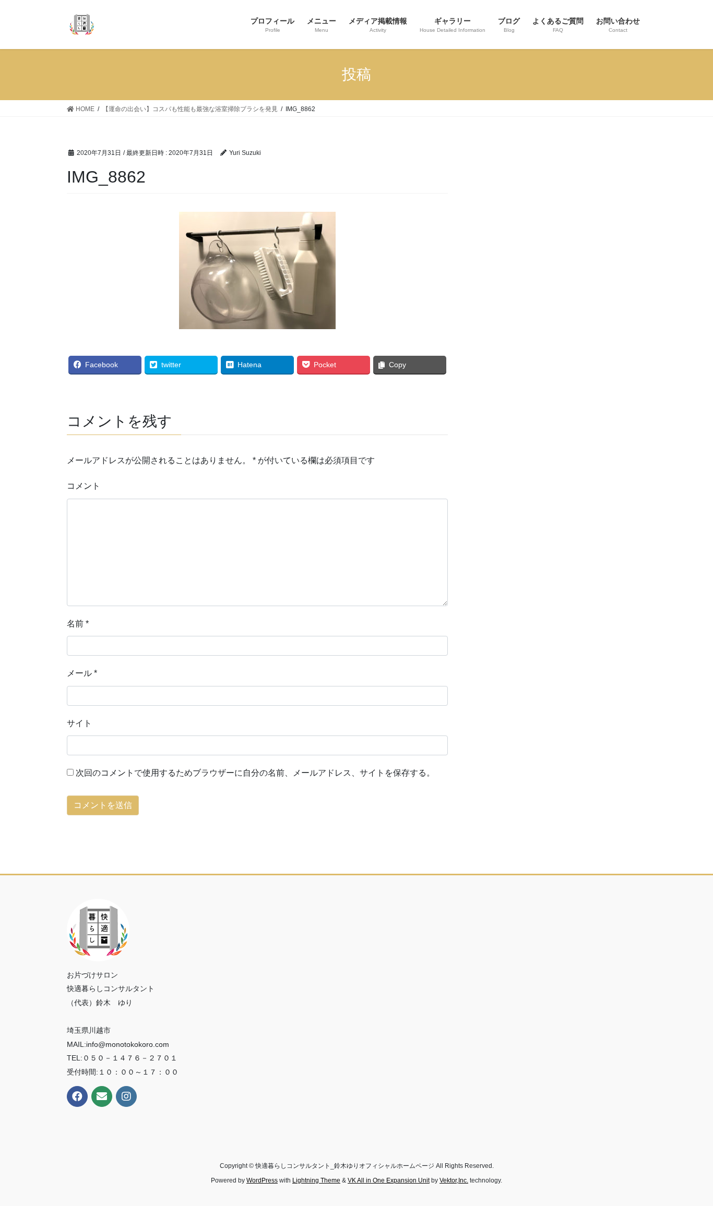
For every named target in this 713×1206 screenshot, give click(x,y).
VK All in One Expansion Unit (389, 1180)
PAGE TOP (686, 1161)
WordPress (262, 1180)
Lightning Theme (316, 1180)
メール (82, 673)
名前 (78, 623)
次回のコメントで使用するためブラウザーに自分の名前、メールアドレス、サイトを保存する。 (255, 772)
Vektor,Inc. (453, 1180)
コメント (83, 485)
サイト (79, 723)
